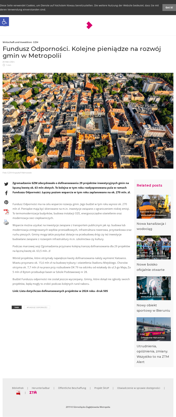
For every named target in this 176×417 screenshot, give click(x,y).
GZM (35, 42)
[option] (153, 213)
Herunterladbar (41, 388)
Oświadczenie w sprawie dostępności (138, 388)
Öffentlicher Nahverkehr (153, 337)
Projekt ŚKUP (101, 388)
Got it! (169, 7)
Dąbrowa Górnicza (149, 212)
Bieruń (143, 293)
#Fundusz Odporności (37, 307)
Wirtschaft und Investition (17, 42)
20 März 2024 (9, 62)
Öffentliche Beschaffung (72, 388)
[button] (4, 21)
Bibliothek (18, 388)
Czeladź (144, 252)
